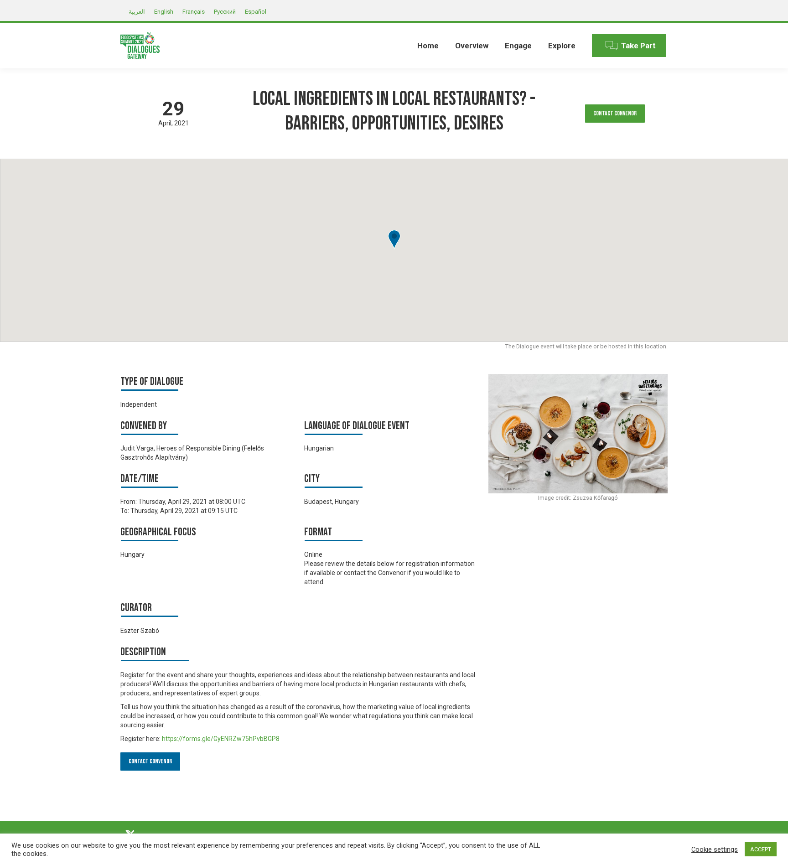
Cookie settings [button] (714, 849)
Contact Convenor (615, 113)
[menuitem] (428, 45)
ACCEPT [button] (760, 849)
